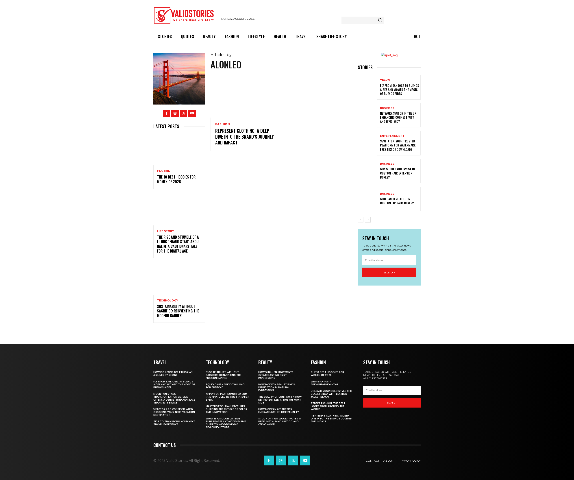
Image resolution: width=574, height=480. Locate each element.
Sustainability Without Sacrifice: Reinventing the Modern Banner (178, 311)
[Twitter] (183, 113)
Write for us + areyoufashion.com (324, 383)
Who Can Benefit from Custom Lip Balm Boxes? (397, 200)
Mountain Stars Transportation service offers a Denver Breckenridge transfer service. (174, 398)
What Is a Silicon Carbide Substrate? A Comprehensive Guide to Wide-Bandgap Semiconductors (226, 423)
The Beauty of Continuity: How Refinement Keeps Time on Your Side (280, 399)
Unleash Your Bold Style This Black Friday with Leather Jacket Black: (331, 394)
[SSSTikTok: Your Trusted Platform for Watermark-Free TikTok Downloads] (367, 143)
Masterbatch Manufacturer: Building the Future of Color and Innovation (226, 409)
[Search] (380, 20)
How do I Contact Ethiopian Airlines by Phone (173, 374)
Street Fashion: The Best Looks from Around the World (328, 406)
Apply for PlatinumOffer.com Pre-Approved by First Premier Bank (227, 397)
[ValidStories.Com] (185, 15)
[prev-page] (360, 220)
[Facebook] (166, 113)
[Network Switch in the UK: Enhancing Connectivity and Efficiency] (367, 115)
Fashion (163, 171)
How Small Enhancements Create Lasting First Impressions (276, 375)
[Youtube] (192, 113)
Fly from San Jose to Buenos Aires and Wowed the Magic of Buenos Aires (399, 89)
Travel (385, 80)
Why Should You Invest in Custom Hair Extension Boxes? (397, 172)
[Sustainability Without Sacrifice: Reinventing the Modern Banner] (179, 279)
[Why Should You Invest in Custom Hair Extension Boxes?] (367, 171)
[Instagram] (175, 113)
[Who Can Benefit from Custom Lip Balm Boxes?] (367, 199)
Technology (167, 300)
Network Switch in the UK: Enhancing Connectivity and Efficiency (398, 117)
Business (387, 108)
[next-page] (368, 220)
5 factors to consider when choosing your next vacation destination (174, 412)
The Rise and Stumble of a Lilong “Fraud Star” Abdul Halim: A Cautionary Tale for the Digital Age (178, 244)
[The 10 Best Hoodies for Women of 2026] (179, 149)
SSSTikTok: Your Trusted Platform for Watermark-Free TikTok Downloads (398, 145)
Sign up (389, 272)
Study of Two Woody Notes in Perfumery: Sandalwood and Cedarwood (279, 421)
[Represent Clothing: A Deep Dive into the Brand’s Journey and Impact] (245, 97)
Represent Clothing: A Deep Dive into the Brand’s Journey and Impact (244, 136)
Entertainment (392, 136)
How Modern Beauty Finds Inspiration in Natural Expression (276, 387)
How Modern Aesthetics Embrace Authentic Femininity (278, 411)
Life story (165, 231)
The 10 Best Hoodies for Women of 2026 (176, 179)
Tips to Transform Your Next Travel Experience (174, 423)
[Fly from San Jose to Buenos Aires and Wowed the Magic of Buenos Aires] (367, 87)
